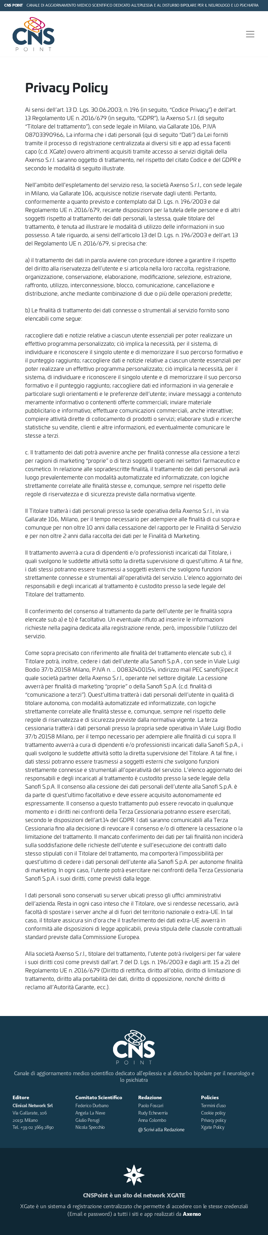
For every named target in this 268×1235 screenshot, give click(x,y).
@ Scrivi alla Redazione (161, 1130)
